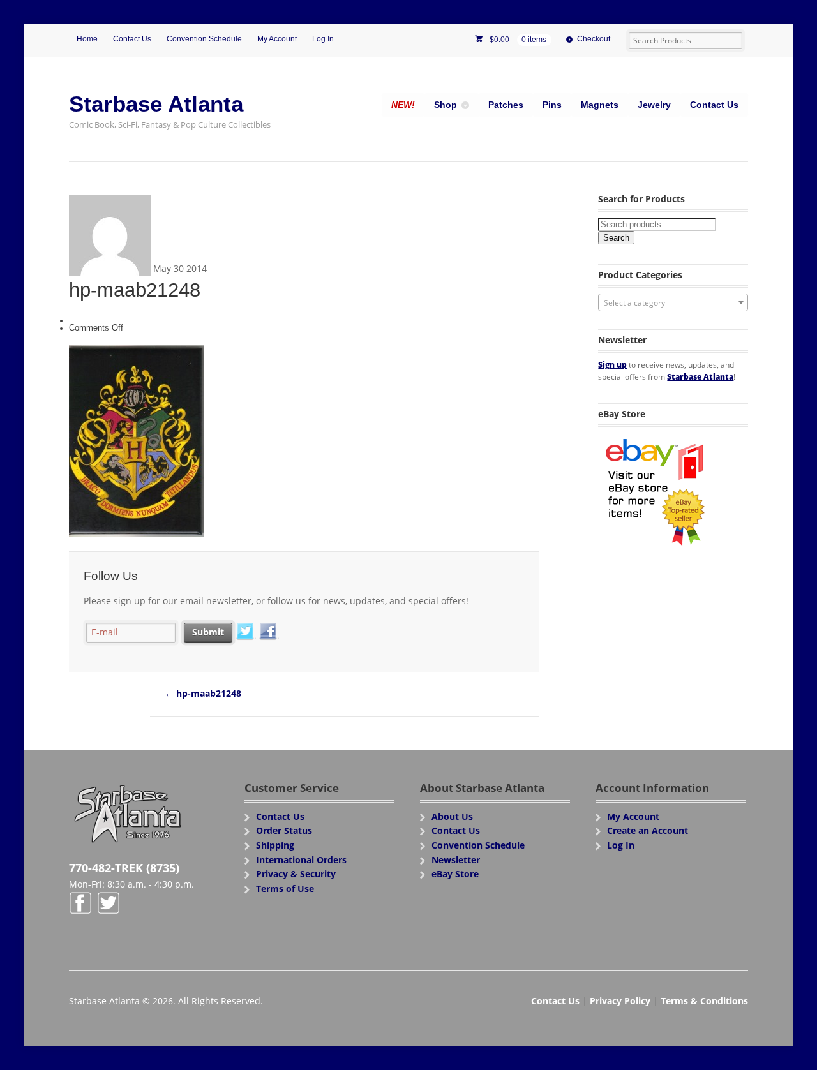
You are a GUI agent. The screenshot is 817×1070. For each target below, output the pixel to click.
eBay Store (455, 874)
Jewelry (654, 105)
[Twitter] (246, 632)
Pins (552, 105)
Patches (505, 105)
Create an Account (647, 830)
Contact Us (132, 38)
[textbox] (673, 303)
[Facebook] (269, 632)
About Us (452, 816)
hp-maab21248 (203, 693)
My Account (277, 38)
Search (616, 237)
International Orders (301, 860)
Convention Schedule (204, 38)
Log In (323, 38)
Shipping (275, 845)
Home (87, 38)
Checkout (593, 38)
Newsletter (455, 860)
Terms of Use (285, 888)
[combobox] (673, 302)
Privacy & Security (296, 874)
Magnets (599, 105)
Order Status (284, 830)
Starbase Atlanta (156, 103)
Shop (445, 105)
